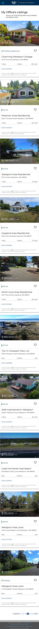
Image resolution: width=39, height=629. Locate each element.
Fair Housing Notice (27, 626)
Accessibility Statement (13, 626)
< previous (16, 614)
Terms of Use (14, 624)
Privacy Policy (24, 624)
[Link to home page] (14, 2)
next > (36, 614)
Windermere (27, 623)
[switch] (35, 49)
